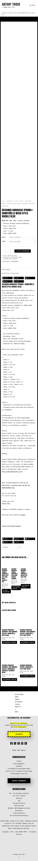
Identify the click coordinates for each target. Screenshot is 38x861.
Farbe (3, 237)
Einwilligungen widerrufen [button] (19, 773)
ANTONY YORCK (11, 4)
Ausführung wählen (16, 587)
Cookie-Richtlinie (19, 813)
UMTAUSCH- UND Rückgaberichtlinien (19, 808)
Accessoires (4, 12)
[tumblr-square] (26, 743)
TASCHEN (17, 704)
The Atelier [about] (19, 795)
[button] (7, 278)
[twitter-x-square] (15, 743)
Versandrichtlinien (19, 803)
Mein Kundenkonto (19, 763)
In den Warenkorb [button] (6, 591)
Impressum (19, 798)
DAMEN (16, 696)
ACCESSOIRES (18, 701)
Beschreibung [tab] (6, 269)
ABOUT (16, 711)
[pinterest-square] (22, 743)
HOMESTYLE (18, 706)
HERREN (17, 699)
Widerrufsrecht (19, 805)
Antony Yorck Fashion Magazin (11, 526)
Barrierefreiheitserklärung (19, 815)
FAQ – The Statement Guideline (19, 793)
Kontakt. (23, 515)
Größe (3, 241)
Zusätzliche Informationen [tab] (10, 273)
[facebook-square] (12, 743)
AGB (19, 800)
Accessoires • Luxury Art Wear (15, 201)
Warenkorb (19, 766)
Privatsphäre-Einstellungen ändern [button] (19, 768)
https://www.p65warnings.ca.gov (12, 471)
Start (3, 201)
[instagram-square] (19, 743)
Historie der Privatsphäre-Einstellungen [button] (19, 771)
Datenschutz (19, 810)
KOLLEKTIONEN (19, 694)
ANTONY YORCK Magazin (19, 750)
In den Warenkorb (22, 251)
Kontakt (19, 761)
